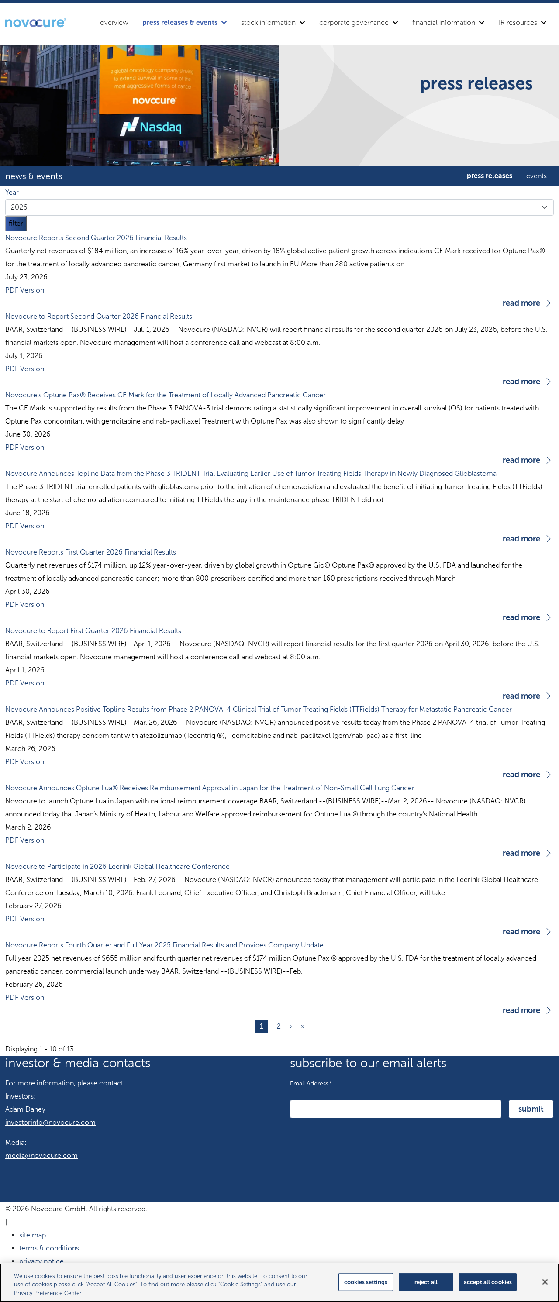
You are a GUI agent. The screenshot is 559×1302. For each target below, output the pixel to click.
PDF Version (24, 290)
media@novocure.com (41, 1155)
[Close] (545, 1282)
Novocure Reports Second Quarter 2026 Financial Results (96, 238)
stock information (268, 22)
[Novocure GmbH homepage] (35, 22)
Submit (531, 1109)
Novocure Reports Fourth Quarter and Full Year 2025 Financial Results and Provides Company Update (164, 945)
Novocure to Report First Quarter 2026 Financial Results (93, 631)
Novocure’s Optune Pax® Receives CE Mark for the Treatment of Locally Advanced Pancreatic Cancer (165, 395)
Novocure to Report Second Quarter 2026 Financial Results (98, 316)
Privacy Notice (41, 1261)
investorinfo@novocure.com (50, 1122)
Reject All (426, 1281)
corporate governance (354, 22)
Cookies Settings (365, 1281)
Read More (521, 303)
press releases (489, 176)
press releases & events (179, 22)
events (536, 176)
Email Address (311, 1083)
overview (114, 22)
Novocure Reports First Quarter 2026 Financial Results (90, 552)
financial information (443, 22)
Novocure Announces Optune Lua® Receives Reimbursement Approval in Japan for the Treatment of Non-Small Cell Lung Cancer (209, 788)
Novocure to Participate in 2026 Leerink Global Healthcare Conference (117, 866)
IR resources (518, 22)
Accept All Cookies (488, 1281)
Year (12, 192)
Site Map (32, 1235)
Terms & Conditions (49, 1248)
